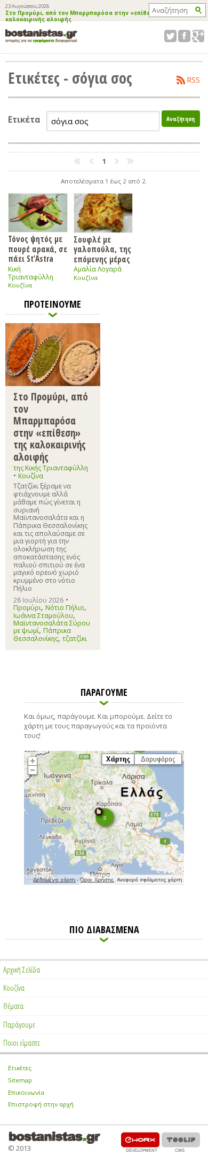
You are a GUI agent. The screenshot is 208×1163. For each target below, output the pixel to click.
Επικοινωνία (26, 1092)
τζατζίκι (74, 638)
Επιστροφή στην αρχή (41, 1104)
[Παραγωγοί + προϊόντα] (104, 882)
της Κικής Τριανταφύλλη (50, 467)
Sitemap (20, 1080)
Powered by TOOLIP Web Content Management (181, 1142)
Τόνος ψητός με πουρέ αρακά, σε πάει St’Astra (37, 248)
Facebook (184, 36)
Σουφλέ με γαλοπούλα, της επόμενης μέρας (102, 249)
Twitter (170, 36)
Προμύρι (27, 607)
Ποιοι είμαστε (21, 1042)
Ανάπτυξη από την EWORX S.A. (140, 1142)
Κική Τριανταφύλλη (30, 273)
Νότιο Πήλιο (64, 607)
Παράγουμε (19, 1024)
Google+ (198, 36)
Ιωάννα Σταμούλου (43, 615)
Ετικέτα (24, 120)
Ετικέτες (19, 1068)
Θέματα (13, 1005)
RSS (193, 80)
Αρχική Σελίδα (21, 969)
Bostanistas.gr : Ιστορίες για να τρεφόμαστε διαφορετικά (41, 36)
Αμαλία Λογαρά (98, 269)
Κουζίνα (20, 285)
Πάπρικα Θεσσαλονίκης (42, 634)
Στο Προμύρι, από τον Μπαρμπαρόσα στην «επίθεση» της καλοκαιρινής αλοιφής (89, 16)
